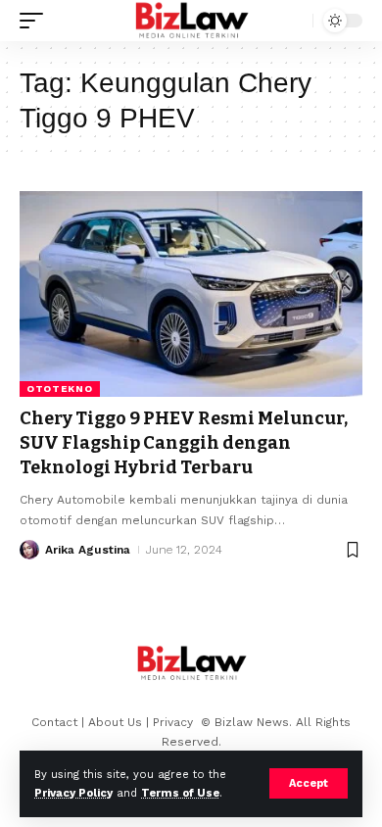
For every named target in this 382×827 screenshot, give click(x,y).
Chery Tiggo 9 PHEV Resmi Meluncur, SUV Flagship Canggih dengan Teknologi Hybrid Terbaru (184, 443)
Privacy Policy (73, 793)
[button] (308, 783)
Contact (54, 722)
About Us (115, 722)
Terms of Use (180, 793)
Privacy (175, 722)
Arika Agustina (87, 550)
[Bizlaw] (191, 20)
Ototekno (59, 388)
